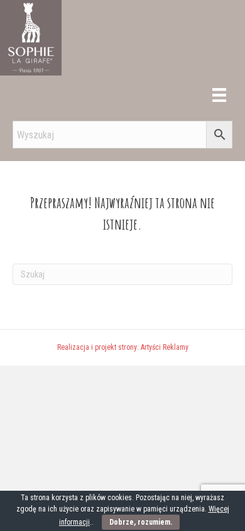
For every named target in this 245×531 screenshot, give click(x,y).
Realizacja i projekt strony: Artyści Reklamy (122, 347)
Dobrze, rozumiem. (140, 522)
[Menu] (219, 95)
